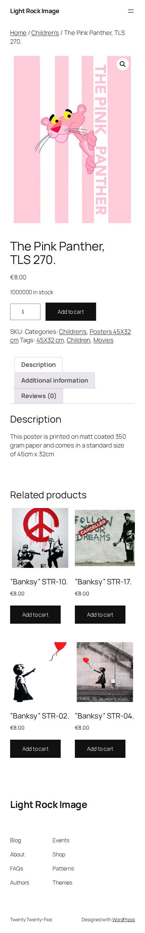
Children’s (73, 331)
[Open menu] (131, 11)
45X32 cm (50, 340)
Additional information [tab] (54, 380)
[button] (123, 64)
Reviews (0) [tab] (39, 395)
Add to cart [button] (35, 614)
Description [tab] (38, 364)
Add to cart (71, 311)
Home (18, 32)
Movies (103, 340)
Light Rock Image (34, 10)
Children (78, 340)
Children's (45, 32)
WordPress (123, 919)
